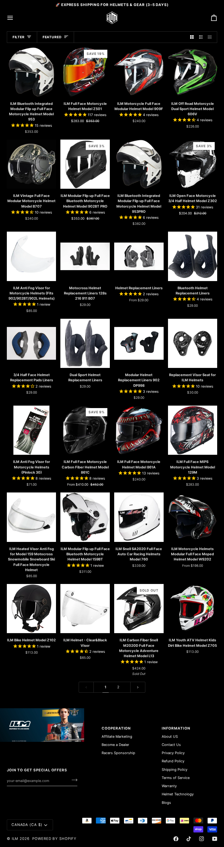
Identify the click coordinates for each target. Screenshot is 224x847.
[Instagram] (201, 838)
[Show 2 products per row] (191, 37)
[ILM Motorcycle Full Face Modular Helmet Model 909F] (139, 72)
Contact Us (171, 745)
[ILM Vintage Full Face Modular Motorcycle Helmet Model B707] (31, 164)
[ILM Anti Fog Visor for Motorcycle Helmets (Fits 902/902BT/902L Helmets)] (31, 256)
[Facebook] (175, 838)
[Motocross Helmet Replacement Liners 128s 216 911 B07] (85, 256)
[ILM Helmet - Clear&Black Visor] (85, 608)
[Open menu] (15, 18)
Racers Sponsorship (118, 753)
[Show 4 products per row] (211, 37)
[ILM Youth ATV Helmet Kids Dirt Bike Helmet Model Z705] (192, 608)
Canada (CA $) (26, 824)
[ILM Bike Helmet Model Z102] (31, 608)
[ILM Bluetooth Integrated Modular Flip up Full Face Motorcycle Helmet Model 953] (31, 72)
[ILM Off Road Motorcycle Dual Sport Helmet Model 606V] (192, 72)
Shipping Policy (174, 770)
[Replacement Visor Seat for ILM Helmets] (192, 343)
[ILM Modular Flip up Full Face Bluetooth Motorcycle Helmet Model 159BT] (85, 517)
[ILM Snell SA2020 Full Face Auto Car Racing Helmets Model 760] (139, 517)
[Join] (72, 780)
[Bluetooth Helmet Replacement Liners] (192, 256)
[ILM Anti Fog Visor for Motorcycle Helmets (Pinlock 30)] (31, 430)
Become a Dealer (115, 745)
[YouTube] (214, 838)
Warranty (169, 786)
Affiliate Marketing (117, 736)
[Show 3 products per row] (200, 37)
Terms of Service (176, 778)
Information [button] (176, 728)
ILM (15, 838)
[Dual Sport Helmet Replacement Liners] (85, 343)
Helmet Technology (178, 794)
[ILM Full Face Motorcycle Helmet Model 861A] (139, 430)
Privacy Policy (173, 753)
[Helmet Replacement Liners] (139, 256)
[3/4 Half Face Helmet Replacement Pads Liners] (31, 343)
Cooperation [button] (116, 728)
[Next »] (137, 687)
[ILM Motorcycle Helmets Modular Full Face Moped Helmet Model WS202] (192, 517)
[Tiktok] (189, 838)
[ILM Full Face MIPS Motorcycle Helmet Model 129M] (192, 430)
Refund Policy (173, 761)
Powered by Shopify (54, 838)
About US (170, 736)
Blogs (166, 803)
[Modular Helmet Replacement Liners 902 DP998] (139, 343)
